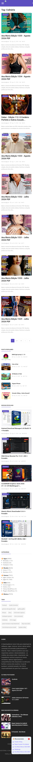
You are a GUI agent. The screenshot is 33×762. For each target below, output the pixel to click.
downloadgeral (5, 41)
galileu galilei (21, 609)
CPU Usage (13, 620)
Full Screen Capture (19, 612)
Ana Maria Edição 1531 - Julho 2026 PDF (15, 238)
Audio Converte (13, 605)
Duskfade (14, 679)
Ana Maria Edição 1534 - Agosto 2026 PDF (15, 77)
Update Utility (22, 627)
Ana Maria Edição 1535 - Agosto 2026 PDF (15, 37)
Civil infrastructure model (9, 627)
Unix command (18, 616)
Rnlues (4, 612)
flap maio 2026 (26, 623)
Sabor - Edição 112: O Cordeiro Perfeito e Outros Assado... (15, 118)
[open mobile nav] (2, 3)
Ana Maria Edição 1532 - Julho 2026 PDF (15, 198)
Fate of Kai (15, 364)
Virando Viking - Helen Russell (21, 393)
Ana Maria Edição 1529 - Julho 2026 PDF (15, 320)
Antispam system (7, 616)
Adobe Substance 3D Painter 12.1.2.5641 (20, 698)
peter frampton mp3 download (10, 623)
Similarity (4, 620)
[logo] (18, 3)
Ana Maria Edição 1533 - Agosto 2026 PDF (15, 157)
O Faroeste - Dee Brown (18, 732)
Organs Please (16, 383)
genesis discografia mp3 (8, 609)
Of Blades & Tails (17, 374)
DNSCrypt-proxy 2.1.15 (18, 354)
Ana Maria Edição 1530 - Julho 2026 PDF (15, 279)
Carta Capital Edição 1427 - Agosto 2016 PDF (20, 689)
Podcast (4, 605)
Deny (10, 612)
